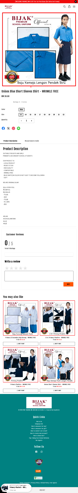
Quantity (4, 120)
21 (59, 114)
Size (3, 114)
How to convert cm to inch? (39, 431)
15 (30, 114)
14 (26, 114)
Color (3, 109)
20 (54, 114)
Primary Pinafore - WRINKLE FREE (19, 487)
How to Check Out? (39, 435)
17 (40, 114)
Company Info (39, 424)
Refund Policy (45, 483)
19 (49, 114)
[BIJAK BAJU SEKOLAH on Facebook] (36, 452)
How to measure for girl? (39, 428)
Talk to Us (39, 421)
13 (21, 114)
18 (44, 114)
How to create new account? (39, 433)
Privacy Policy (35, 483)
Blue (21, 109)
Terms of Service (25, 483)
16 (35, 114)
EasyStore (57, 410)
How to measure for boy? (39, 426)
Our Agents (39, 440)
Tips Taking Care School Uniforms (39, 438)
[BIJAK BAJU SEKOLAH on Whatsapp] (41, 452)
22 (63, 114)
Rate (68, 284)
